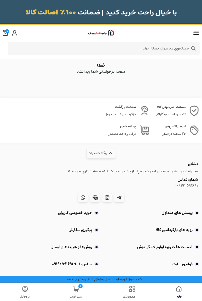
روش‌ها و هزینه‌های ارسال (71, 247)
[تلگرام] (119, 197)
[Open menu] (196, 33)
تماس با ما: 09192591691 (72, 264)
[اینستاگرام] (107, 197)
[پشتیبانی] (95, 197)
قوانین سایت (182, 264)
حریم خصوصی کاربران (75, 212)
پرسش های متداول (177, 212)
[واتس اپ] (83, 197)
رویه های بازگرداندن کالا (174, 230)
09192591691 (187, 185)
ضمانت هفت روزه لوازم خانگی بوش (165, 247)
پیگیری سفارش (80, 230)
